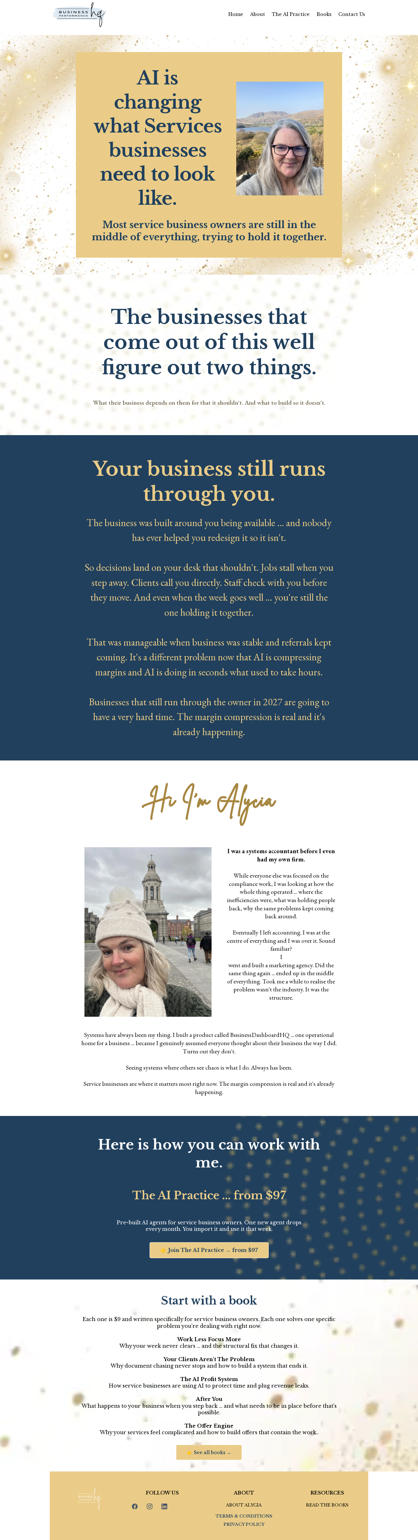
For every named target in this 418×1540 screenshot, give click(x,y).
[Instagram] (149, 1506)
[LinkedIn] (164, 1506)
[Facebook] (134, 1506)
